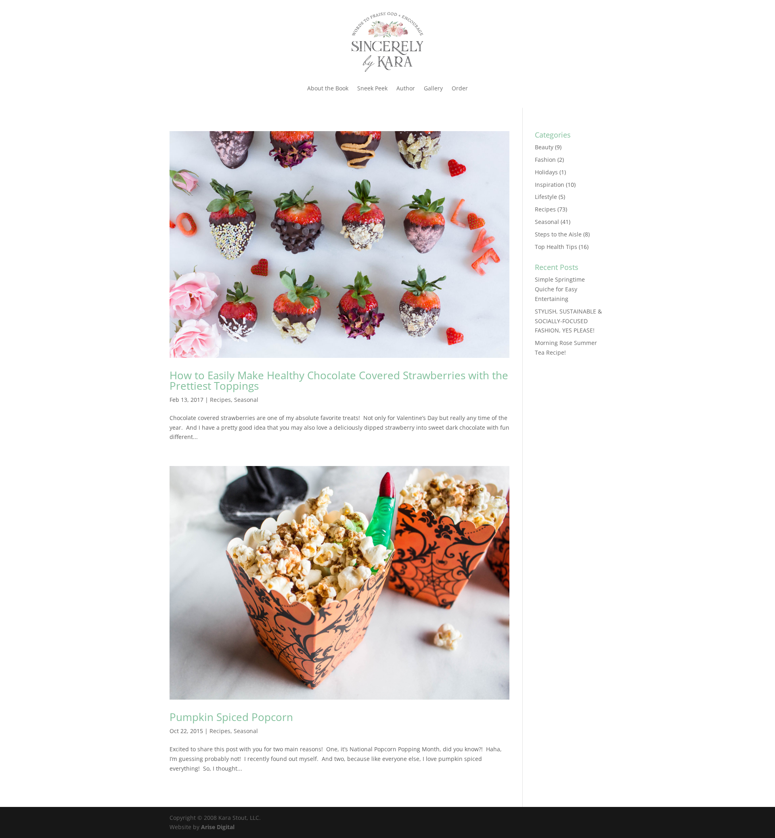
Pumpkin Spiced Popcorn (231, 717)
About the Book (327, 88)
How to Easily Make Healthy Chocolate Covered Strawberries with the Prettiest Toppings (339, 380)
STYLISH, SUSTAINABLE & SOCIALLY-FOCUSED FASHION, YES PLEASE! (568, 320)
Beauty (544, 147)
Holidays (546, 172)
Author (405, 88)
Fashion (545, 159)
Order (460, 88)
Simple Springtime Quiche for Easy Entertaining (560, 289)
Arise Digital (218, 827)
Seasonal (246, 399)
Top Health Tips (556, 247)
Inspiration (549, 184)
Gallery (433, 88)
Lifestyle (546, 197)
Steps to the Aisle (558, 234)
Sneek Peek (372, 88)
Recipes (220, 399)
